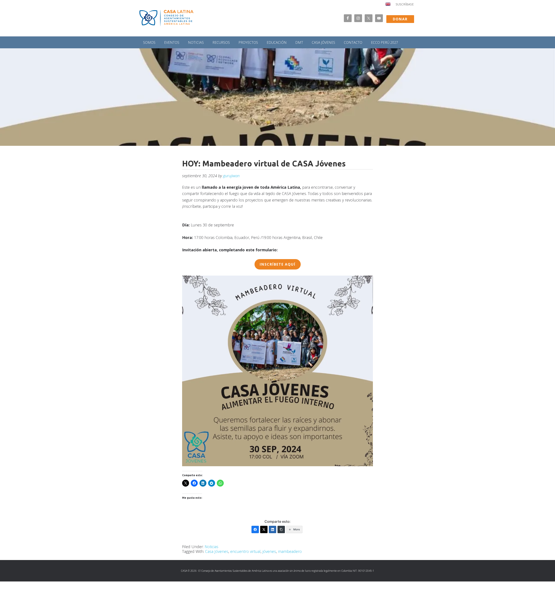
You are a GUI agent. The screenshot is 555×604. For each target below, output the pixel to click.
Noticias (211, 546)
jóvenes (269, 551)
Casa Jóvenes (216, 551)
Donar (400, 19)
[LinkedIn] (272, 529)
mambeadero (290, 551)
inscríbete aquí (277, 264)
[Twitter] (264, 529)
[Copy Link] (281, 529)
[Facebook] (255, 529)
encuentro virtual (245, 551)
